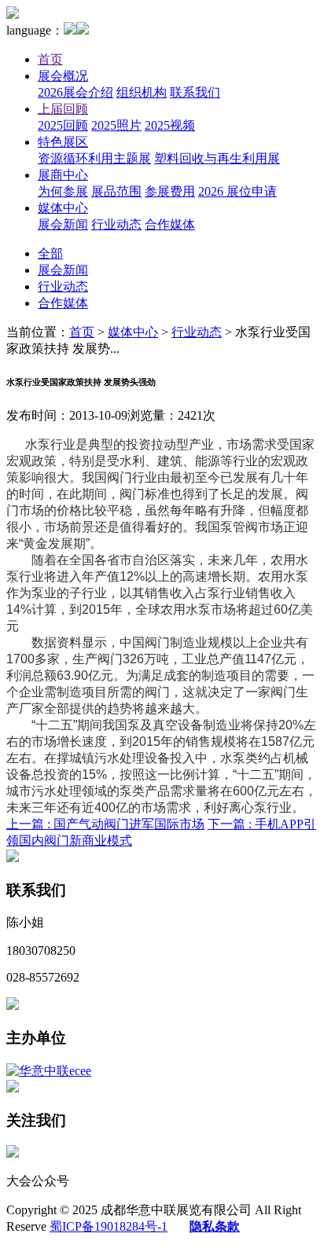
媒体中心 (63, 208)
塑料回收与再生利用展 (217, 158)
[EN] (82, 30)
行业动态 (116, 224)
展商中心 (63, 175)
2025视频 (170, 125)
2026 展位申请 (237, 191)
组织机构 (141, 92)
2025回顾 (63, 125)
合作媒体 (170, 224)
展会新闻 (63, 224)
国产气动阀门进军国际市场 (105, 824)
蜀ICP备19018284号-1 (109, 1226)
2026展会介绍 (75, 92)
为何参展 (63, 191)
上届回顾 (63, 109)
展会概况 (63, 76)
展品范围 (116, 191)
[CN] (70, 30)
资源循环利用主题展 (94, 158)
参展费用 (170, 191)
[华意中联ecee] (48, 1070)
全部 (50, 253)
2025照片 (116, 125)
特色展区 (63, 142)
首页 (50, 59)
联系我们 (195, 92)
